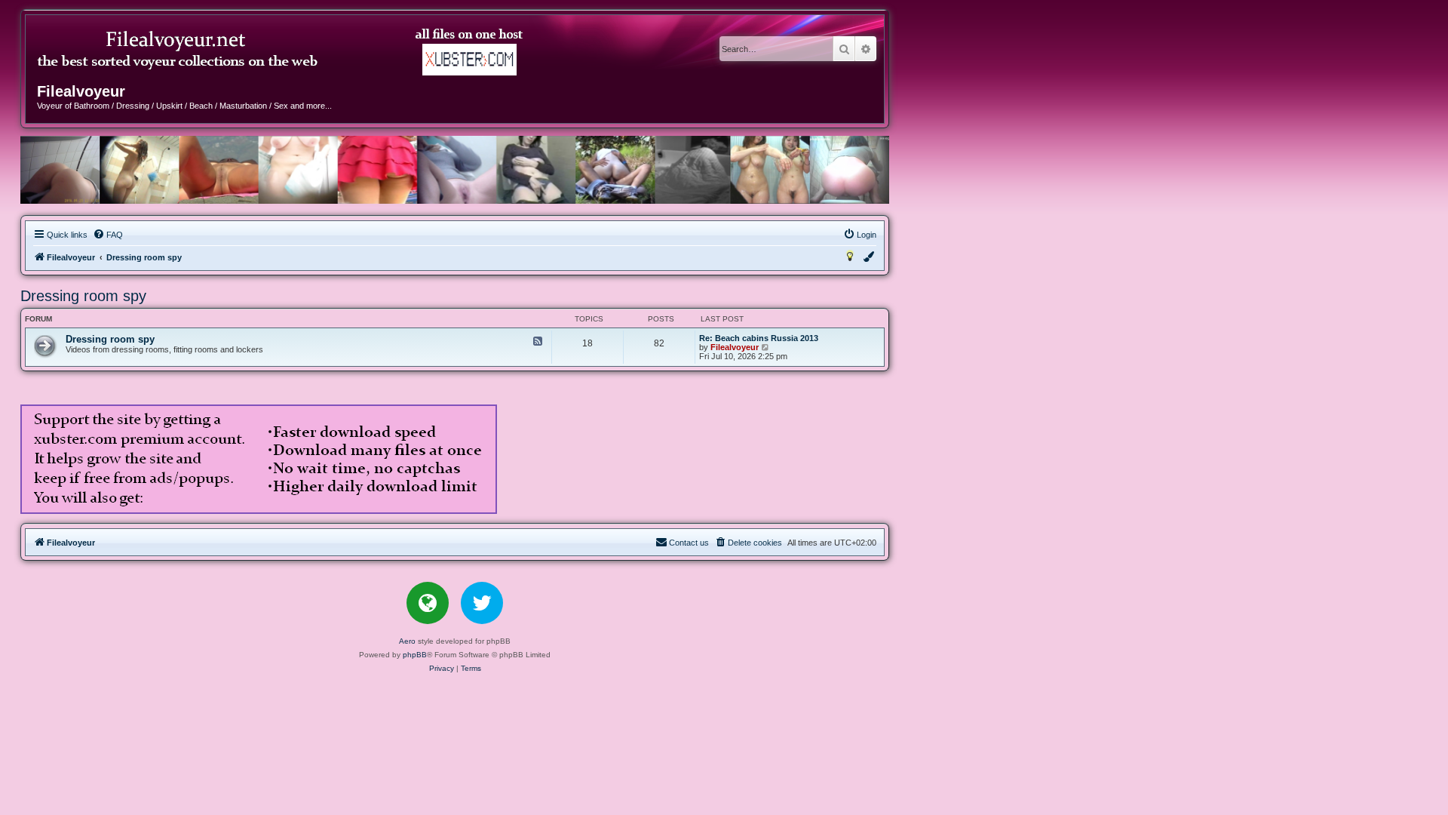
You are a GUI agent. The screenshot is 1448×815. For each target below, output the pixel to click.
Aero (407, 641)
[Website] (427, 603)
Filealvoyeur (734, 347)
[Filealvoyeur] (282, 51)
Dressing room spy (83, 296)
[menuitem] (108, 235)
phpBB (415, 654)
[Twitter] (482, 603)
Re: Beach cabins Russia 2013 (758, 338)
